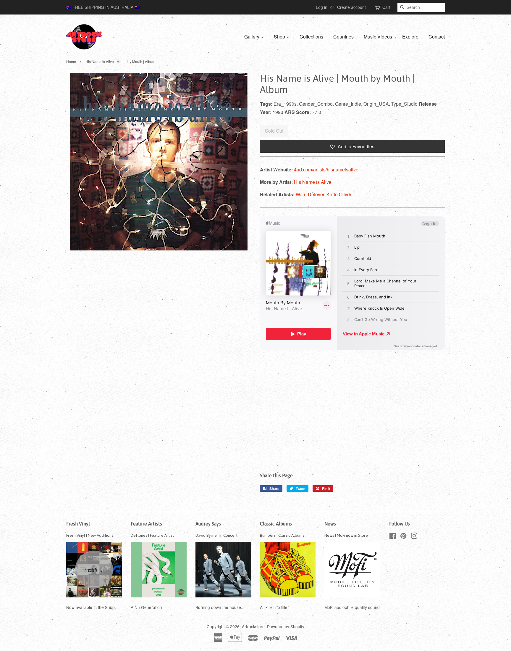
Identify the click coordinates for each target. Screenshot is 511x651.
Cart (386, 7)
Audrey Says (208, 523)
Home (71, 61)
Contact (436, 36)
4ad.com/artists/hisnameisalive (326, 169)
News (330, 523)
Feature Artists (146, 523)
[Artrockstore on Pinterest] (403, 537)
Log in (321, 7)
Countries (343, 36)
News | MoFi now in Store (346, 535)
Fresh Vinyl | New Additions (89, 535)
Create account (351, 7)
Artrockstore (253, 626)
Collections (311, 36)
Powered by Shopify (285, 626)
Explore (410, 36)
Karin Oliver (338, 194)
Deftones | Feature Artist (152, 535)
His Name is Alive (312, 182)
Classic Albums (276, 523)
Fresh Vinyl (78, 523)
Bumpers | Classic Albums (282, 535)
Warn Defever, (311, 194)
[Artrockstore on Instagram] (414, 537)
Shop (280, 36)
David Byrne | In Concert (216, 535)
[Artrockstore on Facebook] (392, 537)
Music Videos (378, 36)
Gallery (252, 36)
